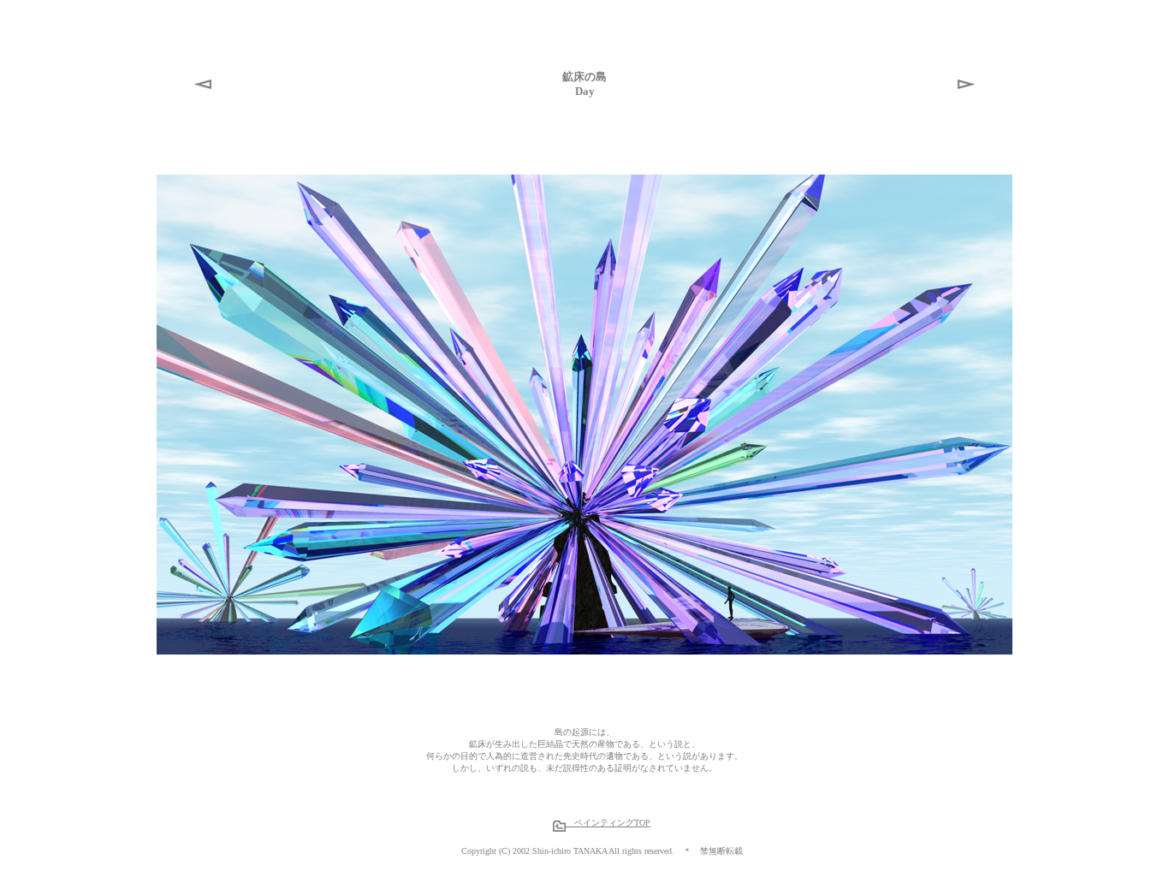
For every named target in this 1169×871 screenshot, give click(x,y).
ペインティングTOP (608, 822)
